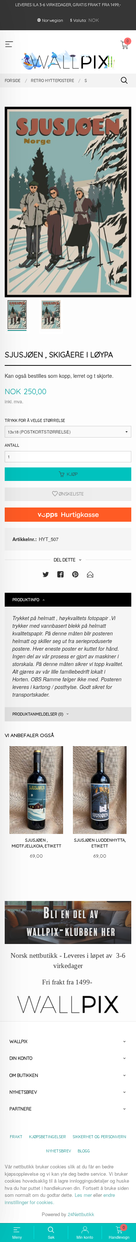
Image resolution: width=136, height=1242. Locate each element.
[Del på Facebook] (60, 575)
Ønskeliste (71, 494)
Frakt (16, 1136)
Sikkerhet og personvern (99, 1136)
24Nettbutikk (81, 1214)
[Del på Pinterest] (75, 575)
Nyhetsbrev (58, 1150)
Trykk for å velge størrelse (35, 420)
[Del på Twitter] (45, 575)
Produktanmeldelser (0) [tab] (37, 714)
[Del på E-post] (90, 575)
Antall (12, 445)
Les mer (83, 1194)
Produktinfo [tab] (25, 599)
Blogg (84, 1150)
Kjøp (72, 474)
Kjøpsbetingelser (47, 1136)
